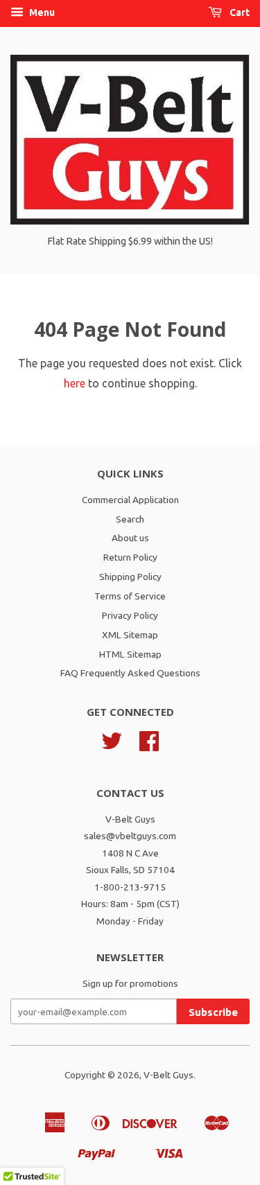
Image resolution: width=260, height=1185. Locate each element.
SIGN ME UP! (130, 677)
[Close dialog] (247, 515)
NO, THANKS (130, 704)
